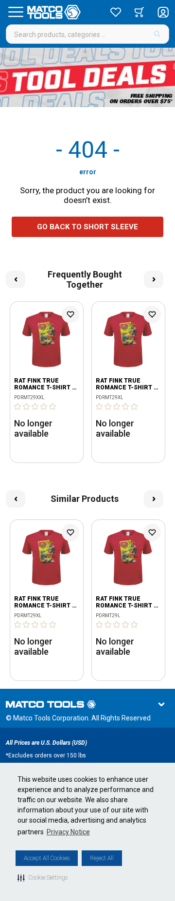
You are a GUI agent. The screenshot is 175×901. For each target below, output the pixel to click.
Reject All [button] (102, 858)
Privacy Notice (68, 832)
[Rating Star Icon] (18, 406)
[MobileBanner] (87, 77)
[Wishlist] (116, 12)
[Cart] (139, 12)
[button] (43, 877)
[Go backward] (15, 279)
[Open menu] (15, 12)
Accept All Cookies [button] (47, 858)
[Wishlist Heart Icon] (70, 314)
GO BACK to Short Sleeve (87, 226)
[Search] (157, 34)
